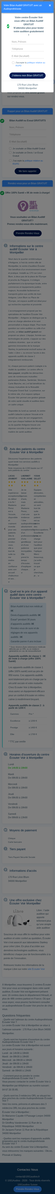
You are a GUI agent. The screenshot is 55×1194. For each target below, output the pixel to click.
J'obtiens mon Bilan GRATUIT (27, 75)
